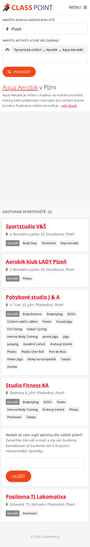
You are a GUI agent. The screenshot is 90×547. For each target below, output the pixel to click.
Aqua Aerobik (20, 87)
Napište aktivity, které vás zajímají (30, 40)
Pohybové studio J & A (33, 297)
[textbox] (13, 58)
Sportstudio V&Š (26, 226)
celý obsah (69, 105)
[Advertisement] (45, 159)
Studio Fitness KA (27, 385)
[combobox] (45, 53)
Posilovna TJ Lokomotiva (36, 496)
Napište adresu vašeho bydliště (28, 20)
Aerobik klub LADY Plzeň (36, 261)
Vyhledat (21, 71)
